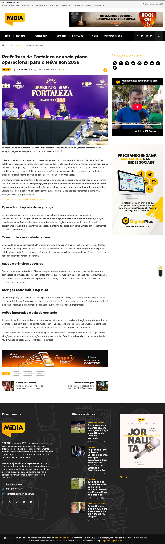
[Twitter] (142, 33)
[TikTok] (158, 60)
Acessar (123, 474)
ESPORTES (61, 33)
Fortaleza (28, 371)
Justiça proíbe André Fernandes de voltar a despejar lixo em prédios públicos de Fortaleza (59, 2)
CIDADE (18, 42)
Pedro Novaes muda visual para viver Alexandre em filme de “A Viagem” (97, 508)
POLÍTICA (91, 444)
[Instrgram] (147, 33)
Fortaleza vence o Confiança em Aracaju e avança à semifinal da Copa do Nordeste (98, 429)
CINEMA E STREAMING (96, 501)
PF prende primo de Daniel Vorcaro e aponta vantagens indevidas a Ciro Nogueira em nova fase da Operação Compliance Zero (98, 457)
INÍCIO (8, 33)
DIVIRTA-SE (77, 33)
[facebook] (138, 33)
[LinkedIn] (145, 60)
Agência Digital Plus (112, 538)
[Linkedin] (151, 33)
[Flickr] (152, 60)
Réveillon (40, 371)
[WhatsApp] (115, 65)
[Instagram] (127, 60)
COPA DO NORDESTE (96, 420)
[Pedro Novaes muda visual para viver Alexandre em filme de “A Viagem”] (78, 505)
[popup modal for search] (159, 33)
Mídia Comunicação (64, 535)
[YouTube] (133, 60)
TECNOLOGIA (41, 33)
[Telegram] (139, 60)
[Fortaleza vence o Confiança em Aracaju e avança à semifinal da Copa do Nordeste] (78, 424)
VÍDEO (95, 33)
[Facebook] (115, 60)
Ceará (16, 371)
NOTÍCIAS (20, 33)
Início (8, 42)
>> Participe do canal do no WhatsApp (23, 196)
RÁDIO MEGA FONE (113, 33)
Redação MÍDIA (24, 66)
